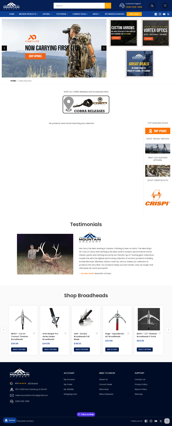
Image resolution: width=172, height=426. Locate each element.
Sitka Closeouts (106, 394)
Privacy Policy (141, 384)
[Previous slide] (4, 48)
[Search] (108, 6)
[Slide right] (168, 329)
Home (13, 81)
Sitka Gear (104, 389)
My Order (68, 384)
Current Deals (105, 384)
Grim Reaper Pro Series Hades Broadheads (50, 336)
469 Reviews (33, 383)
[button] (165, 6)
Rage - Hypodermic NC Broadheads (114, 335)
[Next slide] (103, 48)
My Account (69, 379)
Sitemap (139, 394)
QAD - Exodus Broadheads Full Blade (81, 336)
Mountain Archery (25, 421)
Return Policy (141, 389)
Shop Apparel (35, 56)
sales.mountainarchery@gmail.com (31, 395)
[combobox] (82, 6)
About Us (103, 379)
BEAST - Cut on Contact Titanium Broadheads (19, 336)
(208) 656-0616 (134, 7)
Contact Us (140, 379)
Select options (19, 349)
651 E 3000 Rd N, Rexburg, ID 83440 (31, 389)
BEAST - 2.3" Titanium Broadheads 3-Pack (147, 335)
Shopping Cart (70, 394)
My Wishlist (69, 389)
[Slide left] (3, 329)
